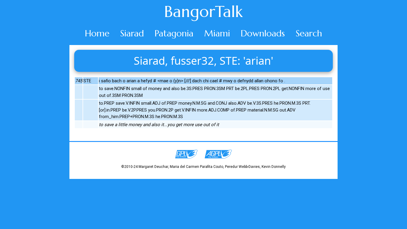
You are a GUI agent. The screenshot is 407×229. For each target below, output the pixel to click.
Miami (217, 33)
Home (97, 33)
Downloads (263, 33)
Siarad (132, 33)
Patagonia (174, 33)
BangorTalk (203, 11)
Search (309, 33)
